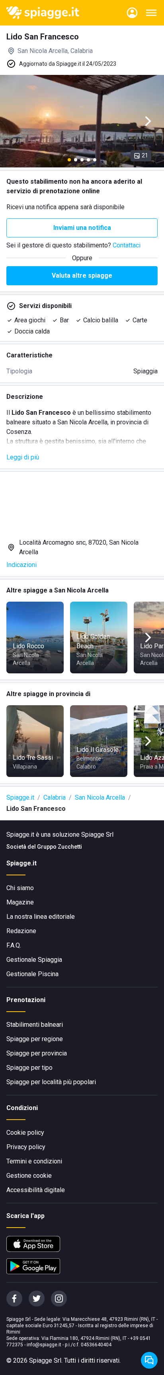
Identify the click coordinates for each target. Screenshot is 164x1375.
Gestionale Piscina (32, 974)
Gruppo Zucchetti (59, 846)
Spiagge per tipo (29, 1067)
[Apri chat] (149, 1360)
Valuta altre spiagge (82, 275)
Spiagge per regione (34, 1039)
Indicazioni (21, 565)
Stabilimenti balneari (34, 1024)
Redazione (21, 931)
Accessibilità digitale (35, 1190)
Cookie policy (25, 1132)
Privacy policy (25, 1147)
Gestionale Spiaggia (34, 959)
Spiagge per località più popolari (51, 1082)
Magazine (20, 902)
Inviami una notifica (82, 227)
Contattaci (127, 245)
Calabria (54, 797)
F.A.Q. (13, 945)
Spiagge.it (20, 797)
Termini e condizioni (34, 1161)
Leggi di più (22, 457)
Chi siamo (20, 888)
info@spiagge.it (44, 1345)
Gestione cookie (29, 1175)
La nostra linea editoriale (40, 916)
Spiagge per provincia (36, 1053)
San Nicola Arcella (100, 797)
